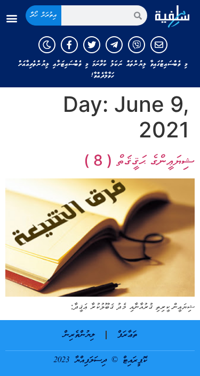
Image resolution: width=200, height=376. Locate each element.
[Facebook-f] (69, 44)
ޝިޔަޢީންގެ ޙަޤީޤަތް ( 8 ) (139, 160)
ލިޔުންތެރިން (79, 335)
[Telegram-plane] (114, 44)
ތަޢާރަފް (127, 335)
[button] (11, 18)
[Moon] (46, 44)
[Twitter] (91, 44)
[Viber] (136, 44)
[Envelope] (158, 44)
